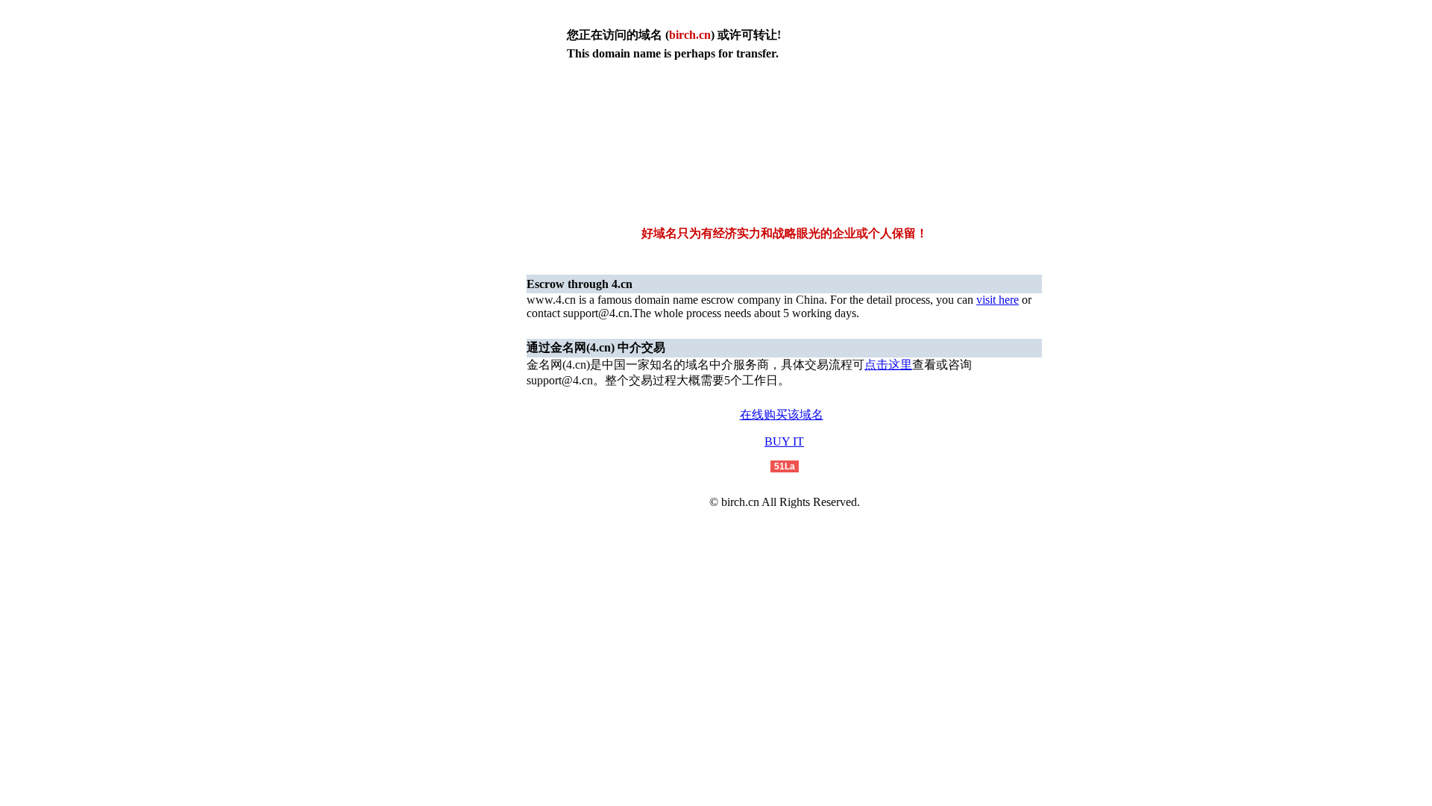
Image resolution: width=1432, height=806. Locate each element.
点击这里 (888, 364)
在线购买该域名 (781, 414)
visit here (997, 299)
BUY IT (784, 441)
